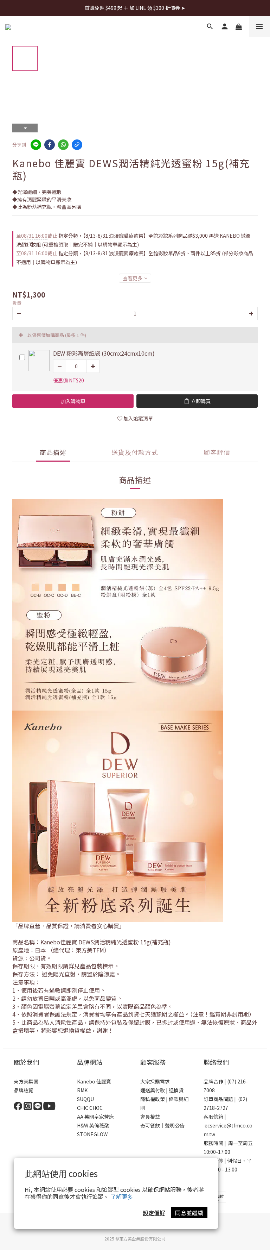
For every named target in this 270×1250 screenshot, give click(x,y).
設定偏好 (154, 1212)
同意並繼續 (189, 1212)
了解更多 (121, 1196)
